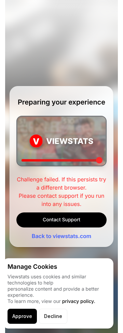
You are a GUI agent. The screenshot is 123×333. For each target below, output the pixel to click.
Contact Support (61, 220)
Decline (53, 316)
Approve (22, 316)
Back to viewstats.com (61, 236)
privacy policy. (78, 301)
